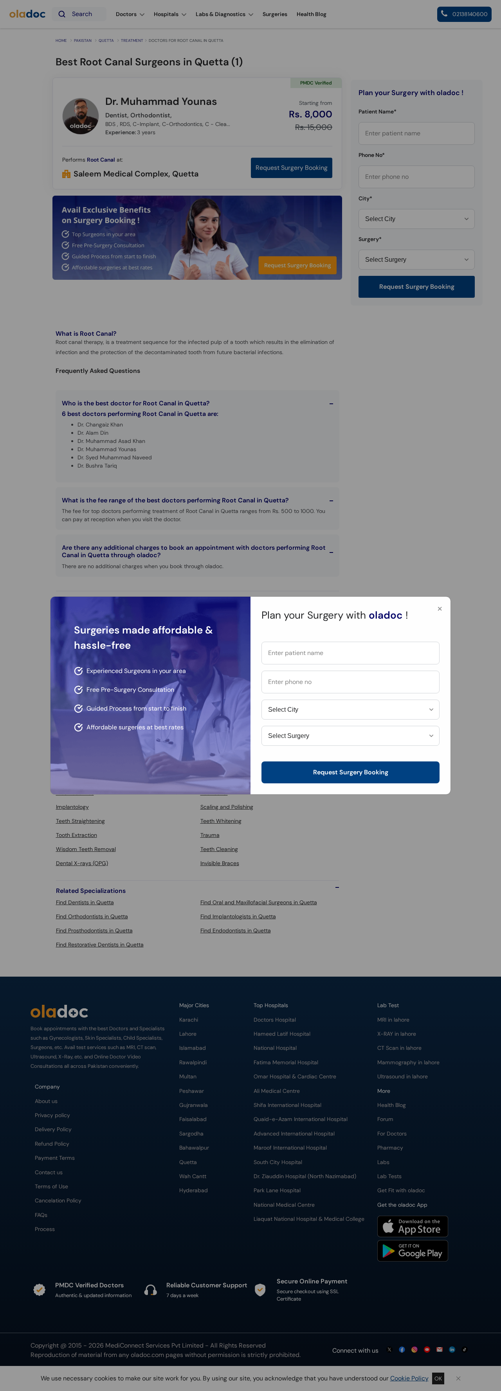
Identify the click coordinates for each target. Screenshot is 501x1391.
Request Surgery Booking (350, 772)
